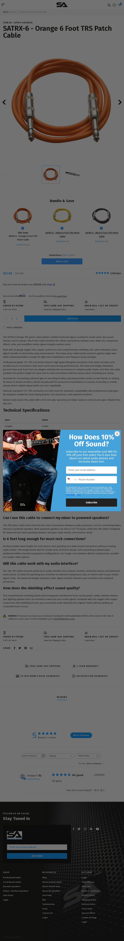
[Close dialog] (117, 433)
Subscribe (91, 502)
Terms (79, 494)
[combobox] (71, 479)
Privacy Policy (70, 494)
